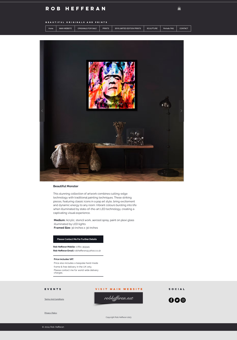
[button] (179, 8)
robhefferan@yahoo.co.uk (87, 250)
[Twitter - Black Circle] (177, 300)
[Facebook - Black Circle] (171, 300)
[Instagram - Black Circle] (183, 300)
